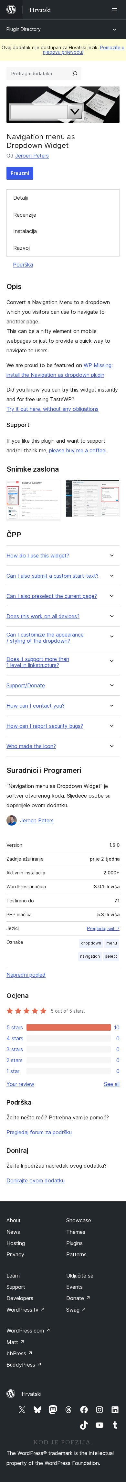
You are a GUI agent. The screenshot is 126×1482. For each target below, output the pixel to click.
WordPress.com (28, 1330)
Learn (13, 1275)
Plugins (74, 1243)
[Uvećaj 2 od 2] (111, 488)
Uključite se (79, 1275)
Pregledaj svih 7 (103, 928)
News (13, 1232)
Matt (15, 1342)
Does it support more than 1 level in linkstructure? (37, 662)
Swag (76, 1309)
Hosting (15, 1243)
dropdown (91, 943)
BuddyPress (24, 1364)
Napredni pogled (26, 974)
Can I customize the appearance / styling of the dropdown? (45, 638)
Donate (78, 1298)
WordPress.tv (25, 1309)
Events (74, 1287)
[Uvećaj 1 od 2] (51, 488)
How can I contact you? (35, 706)
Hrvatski (31, 1394)
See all (112, 1084)
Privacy (15, 1254)
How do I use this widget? (37, 556)
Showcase (78, 1220)
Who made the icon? (31, 746)
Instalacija (25, 231)
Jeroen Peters (32, 155)
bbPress (19, 1353)
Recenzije (24, 215)
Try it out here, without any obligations (52, 409)
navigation (90, 956)
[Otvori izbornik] (115, 9)
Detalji (20, 197)
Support (15, 1287)
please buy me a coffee (77, 450)
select (111, 956)
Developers (19, 1298)
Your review (20, 1084)
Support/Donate (25, 685)
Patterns (76, 1254)
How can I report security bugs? (44, 726)
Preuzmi (20, 173)
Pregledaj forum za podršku (39, 1132)
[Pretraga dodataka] (74, 73)
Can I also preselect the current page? (51, 596)
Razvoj (21, 248)
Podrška (23, 264)
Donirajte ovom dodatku (35, 1180)
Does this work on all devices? (42, 616)
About (13, 1220)
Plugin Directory (23, 29)
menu (111, 943)
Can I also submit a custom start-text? (52, 576)
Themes (75, 1232)
